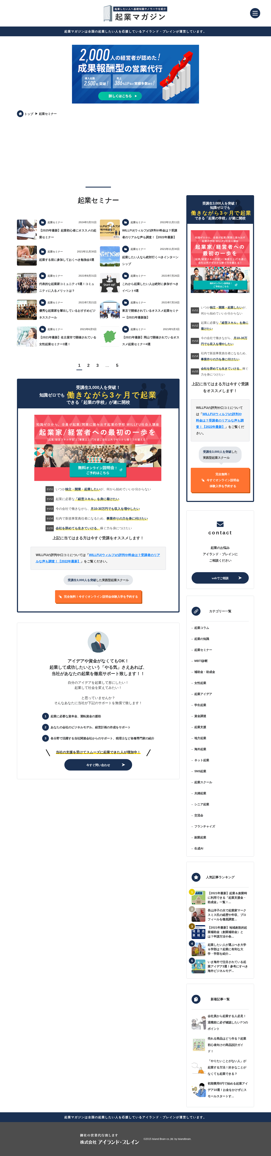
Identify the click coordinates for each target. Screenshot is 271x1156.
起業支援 (200, 727)
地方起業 (200, 738)
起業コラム (201, 627)
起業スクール (203, 782)
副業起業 (200, 837)
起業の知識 (201, 638)
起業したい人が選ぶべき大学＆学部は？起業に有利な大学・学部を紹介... (227, 949)
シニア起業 (201, 804)
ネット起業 (201, 760)
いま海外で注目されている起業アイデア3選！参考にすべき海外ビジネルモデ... (228, 966)
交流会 (198, 815)
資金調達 (200, 716)
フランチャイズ (204, 826)
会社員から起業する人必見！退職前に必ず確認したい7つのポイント (228, 1022)
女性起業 (200, 683)
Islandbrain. (184, 1139)
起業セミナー (203, 650)
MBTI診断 (201, 661)
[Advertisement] (135, 152)
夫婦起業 (200, 793)
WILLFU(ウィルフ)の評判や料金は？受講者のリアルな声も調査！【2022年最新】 (220, 420)
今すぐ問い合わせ (98, 764)
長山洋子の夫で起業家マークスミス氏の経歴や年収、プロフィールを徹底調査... (227, 915)
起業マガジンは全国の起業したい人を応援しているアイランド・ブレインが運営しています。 (135, 31)
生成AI (198, 848)
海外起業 (200, 749)
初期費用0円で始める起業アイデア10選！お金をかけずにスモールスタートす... (228, 1090)
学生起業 (200, 705)
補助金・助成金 (204, 672)
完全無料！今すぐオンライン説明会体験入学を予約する (101, 596)
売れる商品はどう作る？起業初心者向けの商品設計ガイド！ (227, 1045)
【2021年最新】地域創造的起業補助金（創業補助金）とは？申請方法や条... (227, 932)
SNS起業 (200, 771)
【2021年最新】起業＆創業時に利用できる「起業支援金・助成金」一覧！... (227, 897)
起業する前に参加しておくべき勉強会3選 (66, 259)
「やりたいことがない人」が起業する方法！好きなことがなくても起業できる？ (227, 1067)
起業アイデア (203, 694)
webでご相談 (220, 577)
